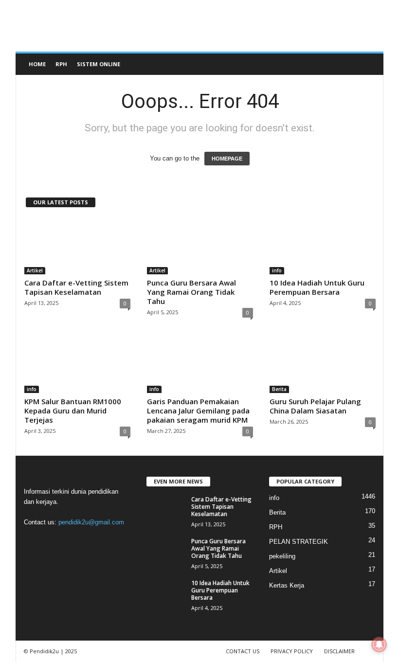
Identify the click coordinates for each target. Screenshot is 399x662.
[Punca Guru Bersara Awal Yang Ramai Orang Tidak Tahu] (200, 246)
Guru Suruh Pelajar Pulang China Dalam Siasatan (315, 405)
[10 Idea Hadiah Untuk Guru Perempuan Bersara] (323, 246)
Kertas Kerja (286, 585)
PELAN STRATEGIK (298, 541)
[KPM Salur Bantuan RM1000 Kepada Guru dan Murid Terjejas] (77, 365)
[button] (369, 64)
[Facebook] (34, 541)
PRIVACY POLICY (292, 651)
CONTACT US (242, 651)
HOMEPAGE (227, 158)
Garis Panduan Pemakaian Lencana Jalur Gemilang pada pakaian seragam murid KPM (198, 410)
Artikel (35, 270)
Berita (279, 389)
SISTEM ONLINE (98, 64)
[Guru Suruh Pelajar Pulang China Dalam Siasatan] (323, 365)
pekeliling (282, 556)
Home (37, 64)
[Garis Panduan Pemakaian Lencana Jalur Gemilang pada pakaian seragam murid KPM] (200, 365)
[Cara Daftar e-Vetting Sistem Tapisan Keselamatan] (77, 246)
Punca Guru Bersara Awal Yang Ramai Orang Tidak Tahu (191, 292)
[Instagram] (54, 541)
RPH (61, 64)
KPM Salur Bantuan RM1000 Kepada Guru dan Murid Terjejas (72, 410)
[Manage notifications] (379, 644)
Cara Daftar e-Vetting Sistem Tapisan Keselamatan (76, 287)
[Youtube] (113, 541)
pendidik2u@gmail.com (91, 522)
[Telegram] (74, 541)
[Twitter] (94, 541)
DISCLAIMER (339, 651)
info (277, 270)
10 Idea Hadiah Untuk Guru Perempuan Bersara (317, 287)
